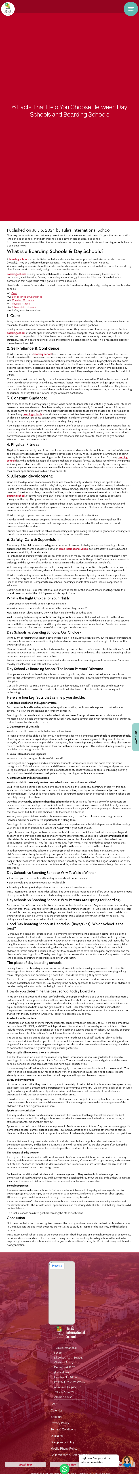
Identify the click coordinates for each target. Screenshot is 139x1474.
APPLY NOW (135, 737)
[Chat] (128, 1461)
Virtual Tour (25, 1464)
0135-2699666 (75, 1382)
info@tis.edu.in (63, 1397)
